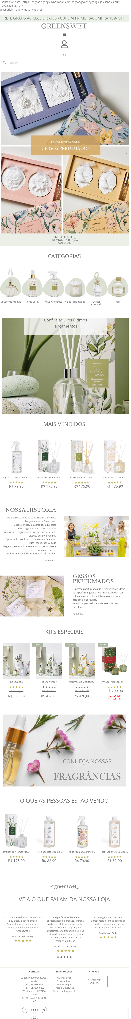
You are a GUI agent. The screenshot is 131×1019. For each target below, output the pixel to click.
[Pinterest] (44, 1010)
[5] (70, 957)
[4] (67, 957)
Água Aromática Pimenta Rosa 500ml (88, 851)
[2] (61, 957)
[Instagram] (25, 1010)
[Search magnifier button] (4, 62)
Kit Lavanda (16, 681)
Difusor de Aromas (10, 301)
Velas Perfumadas (75, 301)
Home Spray (32, 301)
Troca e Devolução (64, 987)
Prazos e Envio (64, 981)
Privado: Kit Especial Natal (115, 681)
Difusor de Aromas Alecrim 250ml (54, 477)
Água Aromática (53, 301)
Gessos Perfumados (96, 303)
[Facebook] (34, 1010)
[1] (58, 957)
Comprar (16, 494)
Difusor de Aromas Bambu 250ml (86, 477)
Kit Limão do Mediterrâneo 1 (84, 681)
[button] (64, 34)
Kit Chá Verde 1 (49, 681)
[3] (64, 957)
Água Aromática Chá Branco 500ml (21, 477)
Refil (118, 301)
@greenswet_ (64, 886)
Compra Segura (64, 984)
